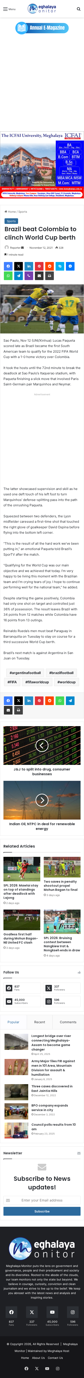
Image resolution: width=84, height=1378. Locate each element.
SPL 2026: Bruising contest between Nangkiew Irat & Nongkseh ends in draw (62, 944)
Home (11, 211)
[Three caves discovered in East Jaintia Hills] (16, 1092)
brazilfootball (62, 673)
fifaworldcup (38, 682)
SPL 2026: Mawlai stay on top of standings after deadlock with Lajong (20, 891)
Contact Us (55, 1357)
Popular (13, 1022)
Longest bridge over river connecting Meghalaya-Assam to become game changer (51, 1043)
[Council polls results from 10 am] (16, 1130)
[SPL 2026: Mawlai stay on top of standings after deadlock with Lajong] (21, 869)
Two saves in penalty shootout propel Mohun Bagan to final (61, 885)
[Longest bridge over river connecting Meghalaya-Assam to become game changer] (16, 1042)
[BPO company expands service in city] (16, 1111)
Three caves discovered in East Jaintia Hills (52, 1088)
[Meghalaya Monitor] (42, 8)
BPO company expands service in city (49, 1107)
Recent (39, 1022)
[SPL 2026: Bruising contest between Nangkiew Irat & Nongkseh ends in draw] (62, 922)
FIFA (13, 682)
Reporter (15, 247)
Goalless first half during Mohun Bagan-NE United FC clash (20, 938)
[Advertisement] (42, 85)
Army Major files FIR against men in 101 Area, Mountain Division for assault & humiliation (53, 1068)
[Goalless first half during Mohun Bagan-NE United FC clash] (21, 920)
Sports (22, 211)
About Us (38, 1357)
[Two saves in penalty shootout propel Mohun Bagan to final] (62, 867)
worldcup (68, 682)
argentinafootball (26, 673)
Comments (68, 1022)
